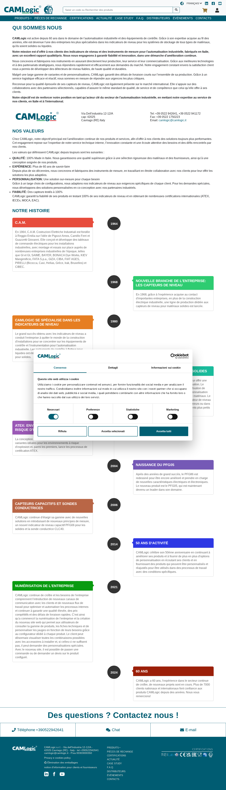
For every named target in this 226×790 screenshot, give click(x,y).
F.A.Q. (140, 18)
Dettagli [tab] (113, 367)
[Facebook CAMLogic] (213, 3)
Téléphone (40, 730)
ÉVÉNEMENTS (183, 18)
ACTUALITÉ (104, 18)
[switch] (93, 416)
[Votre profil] (217, 10)
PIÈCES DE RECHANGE (50, 18)
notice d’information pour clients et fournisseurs (70, 767)
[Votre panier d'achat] (205, 10)
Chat (116, 730)
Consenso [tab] (60, 367)
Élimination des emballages (62, 762)
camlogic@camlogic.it (172, 120)
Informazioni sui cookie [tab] (165, 367)
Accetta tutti (163, 431)
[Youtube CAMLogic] (220, 3)
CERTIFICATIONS (81, 18)
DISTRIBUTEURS (158, 18)
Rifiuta (62, 431)
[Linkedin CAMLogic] (206, 3)
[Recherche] (176, 10)
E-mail (190, 730)
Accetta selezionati (113, 431)
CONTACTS (203, 18)
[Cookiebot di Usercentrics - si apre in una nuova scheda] (173, 356)
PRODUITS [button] (22, 18)
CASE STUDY (124, 18)
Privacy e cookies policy (57, 757)
